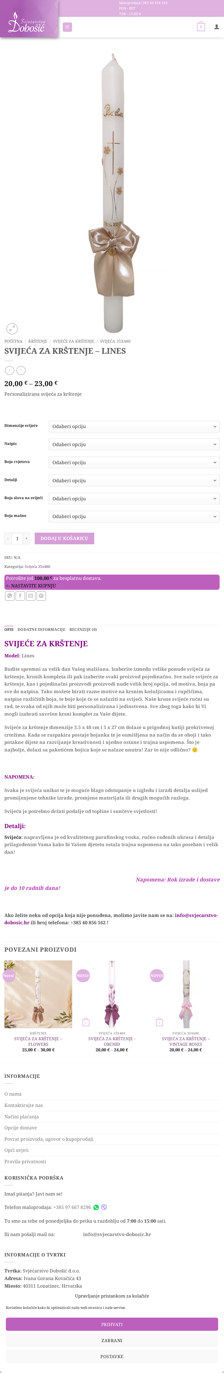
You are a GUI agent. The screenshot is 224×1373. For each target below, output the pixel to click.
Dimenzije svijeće (21, 426)
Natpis (10, 444)
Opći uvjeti (16, 1150)
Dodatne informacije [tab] (41, 629)
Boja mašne (15, 516)
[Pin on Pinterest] (41, 596)
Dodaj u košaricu (64, 538)
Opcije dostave (20, 1127)
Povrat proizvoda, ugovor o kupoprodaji (48, 1139)
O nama (13, 1094)
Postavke (112, 1356)
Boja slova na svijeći (23, 498)
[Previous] (4, 1011)
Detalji (10, 480)
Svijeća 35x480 (115, 341)
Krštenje (37, 341)
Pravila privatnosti (25, 1161)
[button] (67, 27)
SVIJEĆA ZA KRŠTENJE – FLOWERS (38, 1041)
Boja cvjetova (17, 462)
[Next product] (9, 370)
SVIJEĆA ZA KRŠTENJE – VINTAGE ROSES (186, 1041)
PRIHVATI (112, 1324)
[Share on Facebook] (20, 596)
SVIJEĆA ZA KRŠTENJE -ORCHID (111, 1041)
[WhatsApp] (96, 1207)
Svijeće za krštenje (73, 341)
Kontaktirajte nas (23, 1105)
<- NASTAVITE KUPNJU (31, 585)
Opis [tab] (8, 629)
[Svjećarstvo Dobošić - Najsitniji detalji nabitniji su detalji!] (26, 22)
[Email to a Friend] (31, 596)
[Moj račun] (217, 26)
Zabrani (112, 1340)
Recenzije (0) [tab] (83, 629)
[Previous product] (20, 370)
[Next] (219, 1011)
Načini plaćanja (21, 1116)
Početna (13, 341)
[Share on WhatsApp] (10, 596)
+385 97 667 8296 (72, 1207)
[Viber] (104, 1207)
